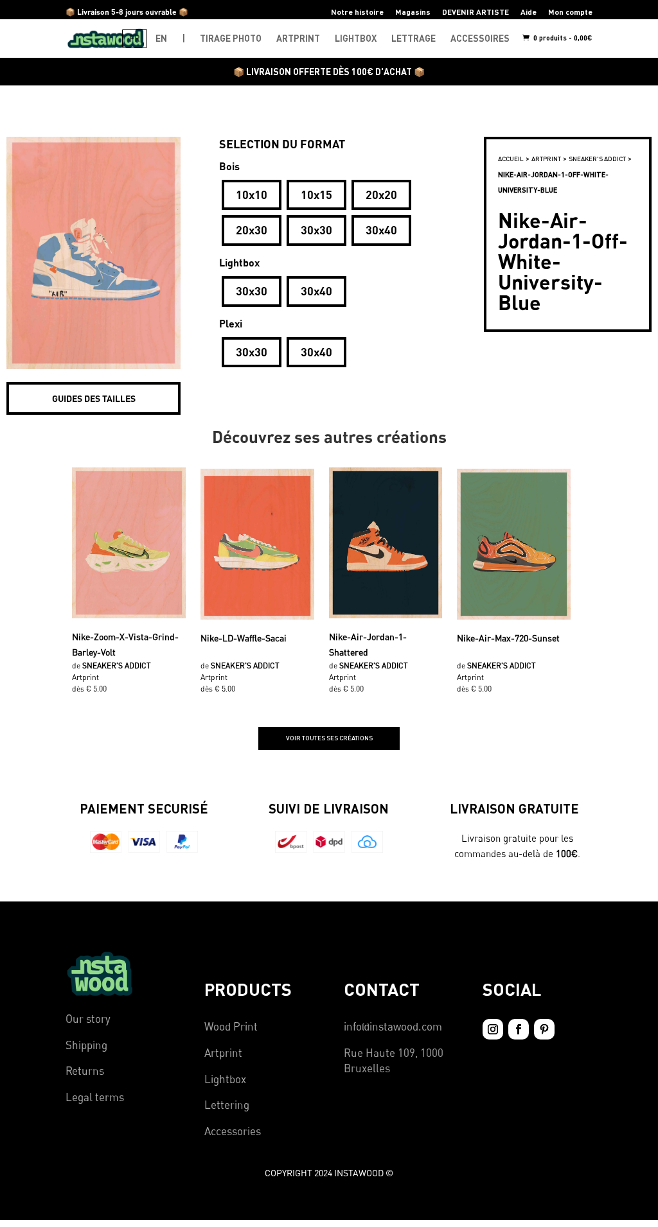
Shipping (86, 1045)
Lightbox (225, 1079)
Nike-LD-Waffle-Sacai (243, 637)
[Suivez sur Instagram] (493, 1029)
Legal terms (95, 1097)
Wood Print (231, 1026)
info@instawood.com (393, 1026)
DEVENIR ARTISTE (475, 12)
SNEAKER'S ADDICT (597, 158)
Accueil (511, 158)
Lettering (226, 1104)
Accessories (232, 1131)
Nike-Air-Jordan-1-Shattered (368, 643)
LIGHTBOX (356, 38)
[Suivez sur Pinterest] (544, 1029)
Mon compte (570, 12)
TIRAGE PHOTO (231, 38)
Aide (528, 12)
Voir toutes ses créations (329, 738)
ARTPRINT (298, 38)
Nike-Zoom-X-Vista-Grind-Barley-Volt (125, 643)
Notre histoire (357, 12)
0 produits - (561, 37)
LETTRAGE (413, 38)
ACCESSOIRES (480, 38)
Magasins (413, 12)
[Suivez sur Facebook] (518, 1029)
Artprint (223, 1052)
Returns (85, 1070)
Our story (88, 1018)
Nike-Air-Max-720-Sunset (508, 637)
